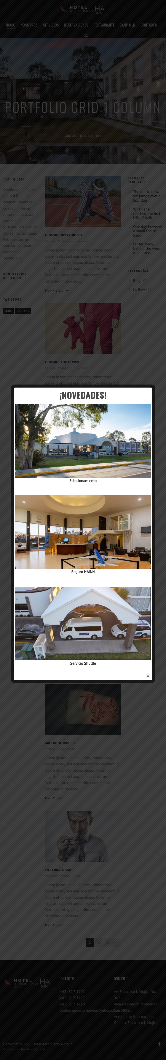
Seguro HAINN (83, 572)
